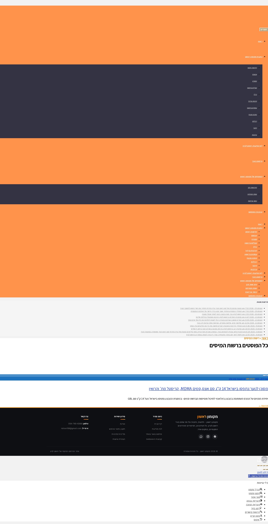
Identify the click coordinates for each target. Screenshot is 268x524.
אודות (122, 424)
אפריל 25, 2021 (261, 378)
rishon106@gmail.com (71, 428)
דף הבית (158, 424)
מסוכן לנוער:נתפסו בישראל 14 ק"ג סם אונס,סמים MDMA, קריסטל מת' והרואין (208, 388)
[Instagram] (208, 436)
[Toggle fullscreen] (261, 465)
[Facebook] (215, 436)
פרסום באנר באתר (154, 434)
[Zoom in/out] (258, 465)
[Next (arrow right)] (264, 469)
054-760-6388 (75, 423)
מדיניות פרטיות (118, 434)
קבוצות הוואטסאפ (154, 439)
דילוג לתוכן (262, 472)
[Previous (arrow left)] (267, 469)
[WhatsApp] (201, 436)
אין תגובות (241, 378)
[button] (258, 476)
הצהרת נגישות (119, 439)
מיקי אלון (232, 378)
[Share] (264, 465)
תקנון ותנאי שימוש (117, 429)
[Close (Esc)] (267, 465)
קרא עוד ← (263, 405)
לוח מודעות (157, 429)
